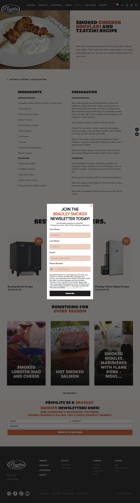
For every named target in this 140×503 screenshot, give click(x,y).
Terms (80, 288)
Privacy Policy (71, 288)
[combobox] (53, 269)
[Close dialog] (91, 206)
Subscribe (70, 293)
